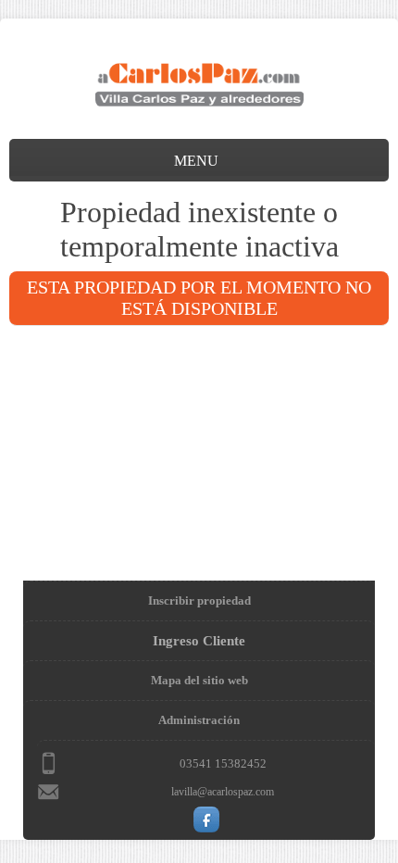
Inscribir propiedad (199, 600)
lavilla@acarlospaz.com (222, 791)
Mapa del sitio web (199, 680)
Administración (199, 720)
